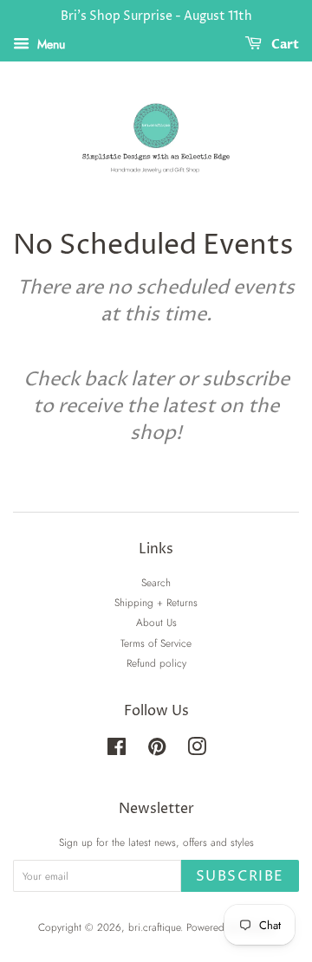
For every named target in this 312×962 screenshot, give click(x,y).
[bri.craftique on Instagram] (196, 750)
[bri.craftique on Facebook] (117, 750)
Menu (49, 44)
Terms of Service (156, 643)
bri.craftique (154, 927)
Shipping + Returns (156, 602)
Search (156, 582)
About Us (156, 622)
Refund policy (156, 662)
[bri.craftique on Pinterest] (156, 750)
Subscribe (240, 876)
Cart (284, 44)
